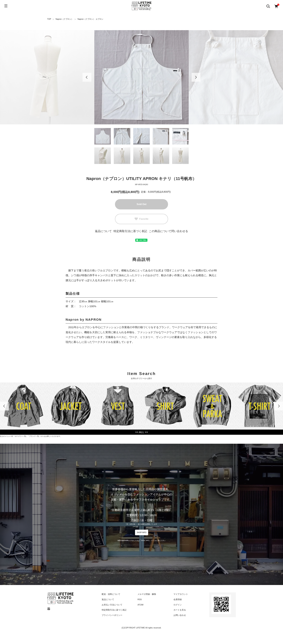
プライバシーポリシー (112, 615)
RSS (140, 599)
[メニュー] (6, 6)
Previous (87, 77)
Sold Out (141, 204)
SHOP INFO (141, 532)
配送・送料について (111, 594)
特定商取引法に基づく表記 (130, 231)
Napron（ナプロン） (64, 19)
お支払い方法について (112, 605)
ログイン (177, 605)
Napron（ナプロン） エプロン (90, 19)
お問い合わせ (179, 615)
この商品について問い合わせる (168, 231)
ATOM (140, 605)
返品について (103, 231)
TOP (49, 19)
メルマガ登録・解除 (147, 594)
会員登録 (177, 599)
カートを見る (179, 610)
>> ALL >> (141, 432)
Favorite (143, 219)
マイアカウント (180, 594)
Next (196, 77)
